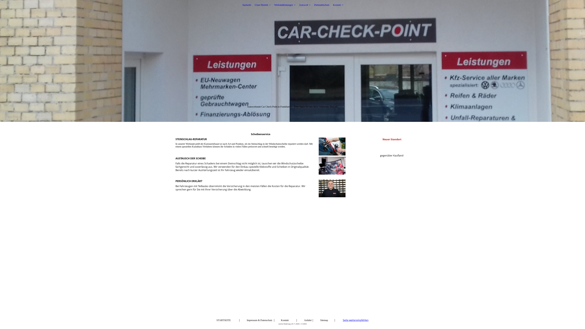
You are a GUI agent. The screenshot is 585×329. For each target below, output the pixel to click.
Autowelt (303, 5)
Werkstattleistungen (283, 5)
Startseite (246, 5)
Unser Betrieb (261, 5)
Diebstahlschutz (321, 5)
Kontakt (337, 5)
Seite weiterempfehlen (356, 320)
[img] (292, 61)
